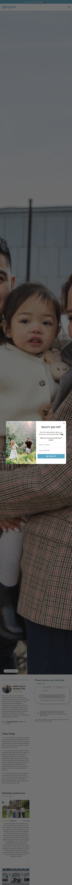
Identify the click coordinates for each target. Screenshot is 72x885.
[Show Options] (63, 444)
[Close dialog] (63, 423)
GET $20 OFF (51, 456)
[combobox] (50, 444)
